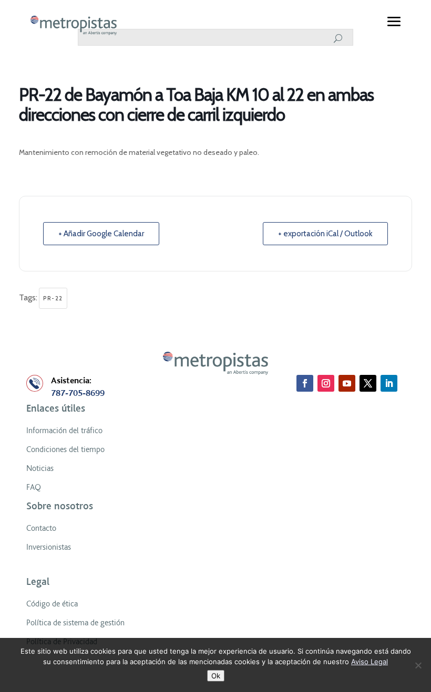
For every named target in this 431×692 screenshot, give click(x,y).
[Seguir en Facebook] (304, 383)
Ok (215, 676)
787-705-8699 (78, 393)
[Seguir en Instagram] (325, 383)
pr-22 (53, 298)
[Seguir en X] (368, 383)
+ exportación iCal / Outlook (325, 233)
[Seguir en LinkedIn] (389, 383)
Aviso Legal (369, 661)
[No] (418, 665)
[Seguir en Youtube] (346, 383)
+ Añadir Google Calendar (101, 233)
